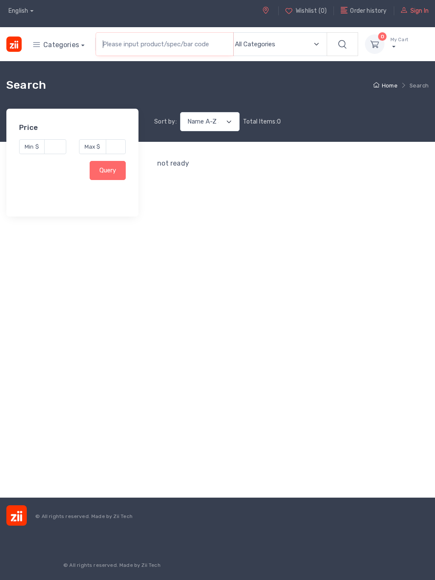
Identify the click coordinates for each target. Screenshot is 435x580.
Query (107, 171)
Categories (61, 45)
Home (390, 85)
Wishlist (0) (311, 10)
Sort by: (165, 121)
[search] (342, 44)
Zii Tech (122, 516)
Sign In (419, 10)
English (18, 10)
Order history (368, 10)
